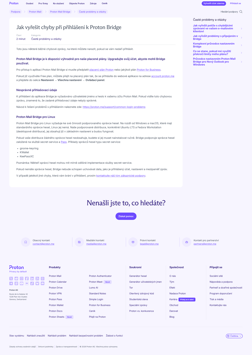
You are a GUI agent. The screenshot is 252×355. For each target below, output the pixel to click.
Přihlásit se (235, 3)
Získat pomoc (126, 216)
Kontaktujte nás (218, 305)
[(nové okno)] (11, 278)
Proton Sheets (56, 316)
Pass (64, 142)
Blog (171, 316)
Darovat (173, 310)
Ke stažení (58, 3)
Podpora (15, 11)
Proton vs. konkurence (141, 310)
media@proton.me (96, 243)
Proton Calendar (58, 281)
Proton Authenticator (100, 275)
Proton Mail (35, 11)
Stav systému (16, 335)
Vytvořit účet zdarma (213, 3)
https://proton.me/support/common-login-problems (114, 107)
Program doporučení (221, 293)
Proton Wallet (56, 305)
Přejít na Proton (97, 316)
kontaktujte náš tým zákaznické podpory (120, 175)
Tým (171, 281)
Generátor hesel (138, 275)
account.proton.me (162, 76)
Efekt (172, 287)
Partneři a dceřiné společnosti (226, 287)
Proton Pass (55, 299)
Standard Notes (97, 293)
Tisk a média (217, 299)
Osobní (29, 3)
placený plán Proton (101, 69)
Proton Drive (56, 287)
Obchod (173, 305)
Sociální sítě (216, 275)
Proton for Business (149, 69)
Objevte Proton (77, 3)
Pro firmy (43, 3)
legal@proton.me (149, 243)
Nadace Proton (177, 293)
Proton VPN (55, 293)
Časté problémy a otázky (92, 11)
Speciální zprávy (138, 305)
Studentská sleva (138, 299)
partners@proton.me (205, 243)
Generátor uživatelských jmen (145, 281)
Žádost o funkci (114, 335)
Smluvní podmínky (45, 347)
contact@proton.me (43, 243)
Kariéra (173, 299)
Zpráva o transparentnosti (66, 347)
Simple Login (96, 299)
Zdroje (93, 3)
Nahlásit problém (57, 335)
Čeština (234, 336)
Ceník (104, 3)
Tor (131, 287)
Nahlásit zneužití (36, 335)
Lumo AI (93, 287)
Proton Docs (55, 310)
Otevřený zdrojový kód (141, 293)
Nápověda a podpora (221, 281)
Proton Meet (96, 281)
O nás (172, 275)
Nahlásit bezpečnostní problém (86, 335)
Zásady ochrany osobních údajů (22, 347)
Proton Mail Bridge (60, 11)
